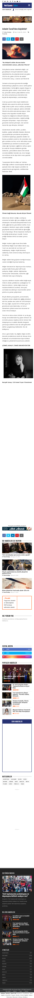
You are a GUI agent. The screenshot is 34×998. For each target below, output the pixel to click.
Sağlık (10, 783)
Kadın (16, 781)
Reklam (26, 991)
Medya (27, 781)
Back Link (13, 993)
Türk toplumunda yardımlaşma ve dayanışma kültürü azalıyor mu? (15, 895)
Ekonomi (5, 781)
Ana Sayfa (8, 991)
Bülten (19, 779)
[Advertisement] (17, 455)
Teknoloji (16, 783)
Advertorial (6, 779)
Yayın (20, 991)
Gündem (11, 781)
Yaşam (22, 783)
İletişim (15, 991)
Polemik (4, 34)
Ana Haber (13, 779)
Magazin (22, 781)
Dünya (24, 779)
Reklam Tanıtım (5, 993)
